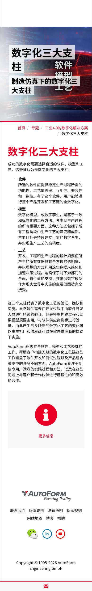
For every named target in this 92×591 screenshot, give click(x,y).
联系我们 (17, 510)
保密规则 (74, 510)
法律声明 (55, 510)
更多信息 (46, 436)
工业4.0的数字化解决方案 (66, 128)
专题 (35, 128)
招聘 (61, 518)
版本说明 (36, 510)
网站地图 (34, 518)
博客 (50, 518)
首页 (21, 128)
